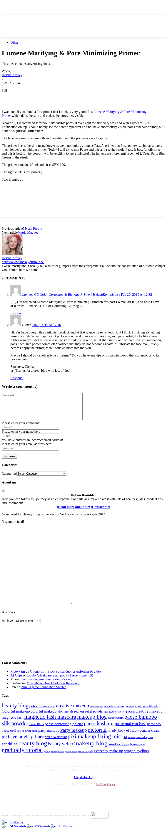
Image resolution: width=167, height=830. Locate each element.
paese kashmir (99, 723)
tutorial (34, 750)
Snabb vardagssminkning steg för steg (46, 679)
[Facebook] (9, 97)
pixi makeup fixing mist (95, 736)
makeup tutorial (116, 717)
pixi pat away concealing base (138, 737)
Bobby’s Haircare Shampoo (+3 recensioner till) (60, 675)
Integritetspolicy (83, 777)
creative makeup (72, 705)
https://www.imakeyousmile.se (23, 262)
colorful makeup (42, 706)
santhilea (10, 743)
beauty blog (15, 705)
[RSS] (41, 794)
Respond (16, 313)
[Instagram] (17, 794)
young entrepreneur (54, 751)
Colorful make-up (16, 711)
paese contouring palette (64, 724)
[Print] (71, 97)
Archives (8, 620)
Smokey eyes (137, 744)
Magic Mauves (28, 232)
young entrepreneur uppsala (79, 751)
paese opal (9, 730)
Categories (9, 473)
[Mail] (29, 794)
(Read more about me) (73, 507)
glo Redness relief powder (119, 711)
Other (14, 42)
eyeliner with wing (147, 706)
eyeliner (130, 706)
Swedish (20, 826)
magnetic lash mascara (50, 717)
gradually (13, 750)
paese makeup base (130, 723)
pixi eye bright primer (23, 736)
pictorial (97, 730)
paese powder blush (27, 730)
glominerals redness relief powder (80, 711)
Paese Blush (36, 724)
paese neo (154, 724)
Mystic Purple (32, 228)
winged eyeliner (136, 751)
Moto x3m (17, 671)
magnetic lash (12, 717)
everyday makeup (114, 706)
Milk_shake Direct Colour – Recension (53, 683)
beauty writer (60, 743)
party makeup (48, 730)
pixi (109, 730)
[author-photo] (12, 254)
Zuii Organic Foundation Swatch (43, 687)
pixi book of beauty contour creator (136, 730)
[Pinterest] (40, 97)
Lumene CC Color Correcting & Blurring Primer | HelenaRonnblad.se (71, 294)
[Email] (56, 97)
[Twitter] (24, 97)
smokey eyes (119, 744)
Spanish (45, 826)
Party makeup (73, 730)
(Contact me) (100, 507)
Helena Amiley (12, 75)
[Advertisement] (53, 191)
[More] (87, 97)
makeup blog (92, 717)
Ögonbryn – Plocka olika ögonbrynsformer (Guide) (65, 671)
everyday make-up (108, 751)
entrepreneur (96, 706)
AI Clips (16, 675)
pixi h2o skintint (56, 737)
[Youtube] (52, 794)
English (20, 822)
